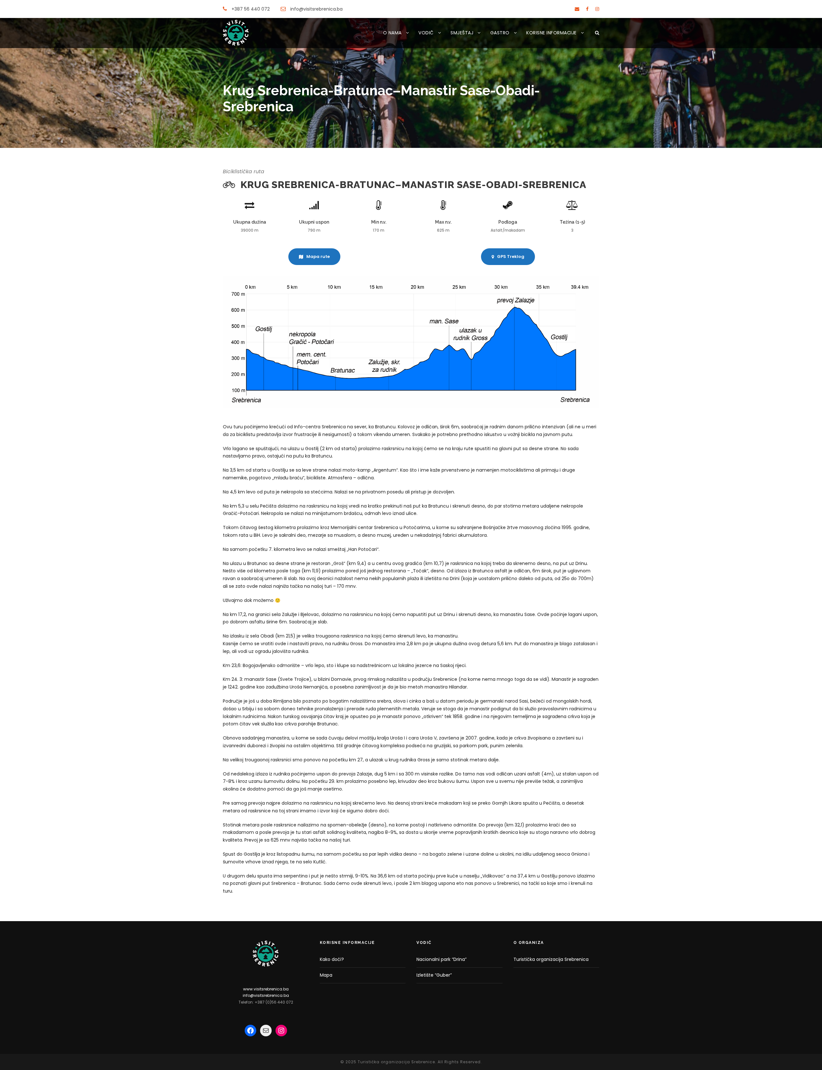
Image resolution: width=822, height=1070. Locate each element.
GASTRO (500, 33)
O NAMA (392, 33)
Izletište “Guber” (434, 975)
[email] (577, 9)
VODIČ (426, 33)
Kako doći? (332, 959)
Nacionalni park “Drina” (441, 959)
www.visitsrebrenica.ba (266, 989)
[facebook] (587, 9)
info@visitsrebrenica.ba (266, 995)
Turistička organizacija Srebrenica (551, 959)
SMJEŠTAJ (461, 33)
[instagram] (597, 9)
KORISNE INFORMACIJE (551, 33)
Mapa (326, 975)
